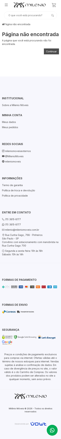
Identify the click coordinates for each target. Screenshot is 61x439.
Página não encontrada (17, 24)
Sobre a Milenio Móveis (15, 105)
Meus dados (9, 122)
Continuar (51, 51)
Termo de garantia (12, 185)
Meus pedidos (10, 127)
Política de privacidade (15, 195)
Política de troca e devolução (18, 190)
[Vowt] (30, 423)
